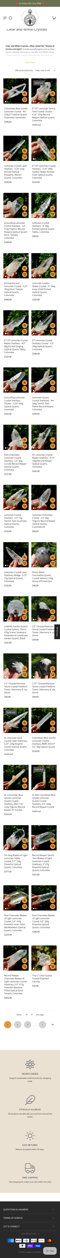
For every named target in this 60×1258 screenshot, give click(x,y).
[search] (10, 17)
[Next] (52, 1024)
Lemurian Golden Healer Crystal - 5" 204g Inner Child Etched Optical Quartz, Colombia (43, 289)
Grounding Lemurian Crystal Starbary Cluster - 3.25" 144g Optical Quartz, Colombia (14, 403)
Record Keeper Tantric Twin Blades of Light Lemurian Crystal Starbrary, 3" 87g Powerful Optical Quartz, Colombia (43, 863)
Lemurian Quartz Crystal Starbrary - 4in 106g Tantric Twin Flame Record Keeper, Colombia (43, 403)
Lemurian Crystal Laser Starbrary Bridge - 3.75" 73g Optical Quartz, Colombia (15, 577)
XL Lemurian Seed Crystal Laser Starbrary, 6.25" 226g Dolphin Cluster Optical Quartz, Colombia (16, 743)
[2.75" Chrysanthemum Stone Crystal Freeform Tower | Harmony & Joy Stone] (44, 666)
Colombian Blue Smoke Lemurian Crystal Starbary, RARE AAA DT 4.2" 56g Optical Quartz (44, 742)
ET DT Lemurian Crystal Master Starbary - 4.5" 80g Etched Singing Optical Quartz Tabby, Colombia (16, 346)
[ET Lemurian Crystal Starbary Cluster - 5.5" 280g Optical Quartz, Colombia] (44, 323)
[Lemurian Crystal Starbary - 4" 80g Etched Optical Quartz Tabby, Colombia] (44, 205)
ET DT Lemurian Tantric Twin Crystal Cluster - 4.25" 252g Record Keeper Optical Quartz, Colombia (44, 114)
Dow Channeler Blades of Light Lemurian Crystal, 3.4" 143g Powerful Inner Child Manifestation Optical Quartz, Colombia (15, 923)
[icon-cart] (53, 17)
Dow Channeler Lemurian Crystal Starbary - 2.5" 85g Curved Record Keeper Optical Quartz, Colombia (15, 462)
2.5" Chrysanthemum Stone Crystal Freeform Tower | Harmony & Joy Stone (43, 631)
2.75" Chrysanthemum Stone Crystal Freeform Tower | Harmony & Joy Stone (43, 688)
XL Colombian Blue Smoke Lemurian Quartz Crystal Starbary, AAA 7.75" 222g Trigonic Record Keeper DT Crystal (14, 802)
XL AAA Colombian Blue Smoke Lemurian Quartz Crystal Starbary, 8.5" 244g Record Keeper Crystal (44, 800)
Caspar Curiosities (33, 1252)
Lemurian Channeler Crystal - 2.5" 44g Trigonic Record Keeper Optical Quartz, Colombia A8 (43, 520)
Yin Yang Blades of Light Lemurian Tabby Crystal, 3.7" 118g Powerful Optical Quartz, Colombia (16, 861)
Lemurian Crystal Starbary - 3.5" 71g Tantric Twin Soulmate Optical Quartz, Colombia (15, 520)
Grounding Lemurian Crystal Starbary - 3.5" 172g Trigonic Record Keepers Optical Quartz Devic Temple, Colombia (15, 230)
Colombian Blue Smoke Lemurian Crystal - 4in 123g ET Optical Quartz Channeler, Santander (16, 113)
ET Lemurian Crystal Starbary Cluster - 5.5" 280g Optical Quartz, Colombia (43, 345)
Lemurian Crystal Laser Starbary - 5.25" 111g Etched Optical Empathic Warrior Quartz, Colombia (15, 171)
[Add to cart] (24, 99)
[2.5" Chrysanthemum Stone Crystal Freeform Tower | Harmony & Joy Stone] (44, 609)
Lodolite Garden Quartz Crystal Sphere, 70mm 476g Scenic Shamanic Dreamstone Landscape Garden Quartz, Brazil (16, 632)
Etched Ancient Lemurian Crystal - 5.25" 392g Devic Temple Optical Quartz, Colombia (16, 289)
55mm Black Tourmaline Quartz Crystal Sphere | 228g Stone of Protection (42, 577)
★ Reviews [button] (57, 631)
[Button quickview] (24, 93)
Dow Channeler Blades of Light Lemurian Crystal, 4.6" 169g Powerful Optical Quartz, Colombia (43, 921)
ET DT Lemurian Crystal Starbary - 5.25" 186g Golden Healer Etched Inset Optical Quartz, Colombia (44, 171)
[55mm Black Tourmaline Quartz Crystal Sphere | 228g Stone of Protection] (44, 554)
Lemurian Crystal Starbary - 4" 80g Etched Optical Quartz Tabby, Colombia (43, 227)
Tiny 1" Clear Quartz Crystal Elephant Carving (42, 978)
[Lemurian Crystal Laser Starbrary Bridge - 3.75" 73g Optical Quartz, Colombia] (16, 554)
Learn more (30, 62)
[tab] (5, 101)
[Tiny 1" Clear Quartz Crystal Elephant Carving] (44, 958)
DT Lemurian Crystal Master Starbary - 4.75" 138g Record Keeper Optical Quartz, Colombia (43, 460)
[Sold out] (52, 99)
